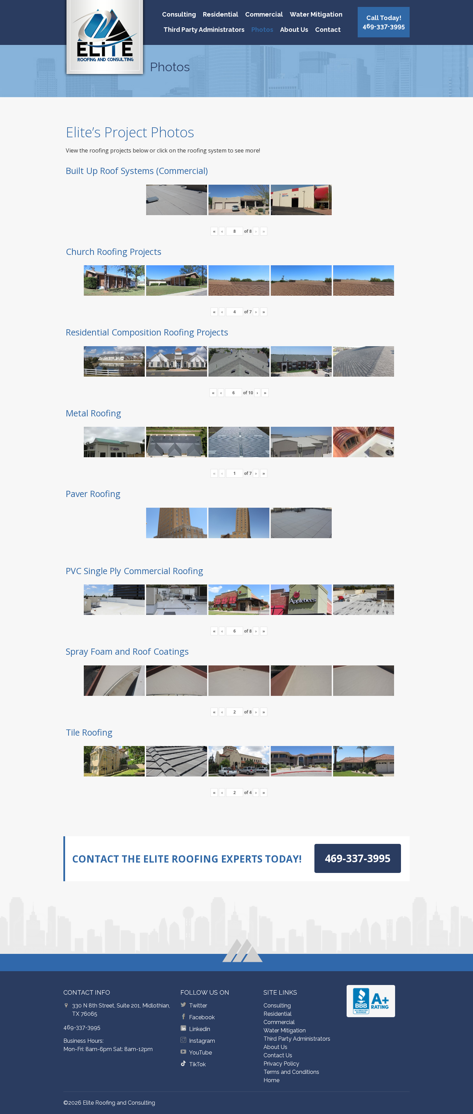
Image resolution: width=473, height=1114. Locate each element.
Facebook (202, 1017)
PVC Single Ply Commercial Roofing (134, 571)
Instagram (202, 1041)
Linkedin (199, 1029)
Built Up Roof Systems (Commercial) (137, 170)
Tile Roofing (89, 732)
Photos (262, 29)
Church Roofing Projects (113, 251)
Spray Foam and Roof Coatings (127, 651)
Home (271, 1080)
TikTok (197, 1064)
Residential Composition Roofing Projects (147, 332)
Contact (328, 29)
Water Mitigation (316, 14)
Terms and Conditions (291, 1072)
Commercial (264, 14)
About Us (294, 29)
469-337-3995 (81, 1027)
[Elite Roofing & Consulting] (104, 40)
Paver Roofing (93, 493)
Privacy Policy (281, 1063)
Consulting (179, 14)
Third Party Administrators (203, 29)
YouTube (200, 1052)
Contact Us (278, 1055)
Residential (220, 14)
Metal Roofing (93, 413)
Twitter (198, 1005)
